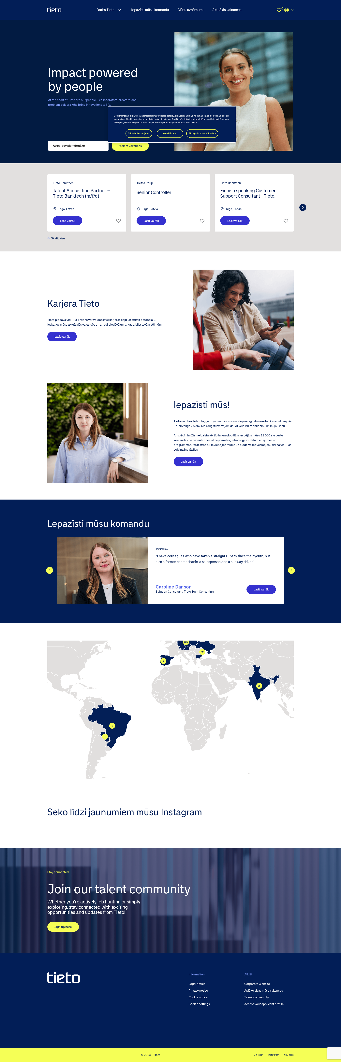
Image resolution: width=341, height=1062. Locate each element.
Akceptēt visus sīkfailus (202, 133)
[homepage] (54, 9)
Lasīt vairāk (67, 221)
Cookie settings (199, 1004)
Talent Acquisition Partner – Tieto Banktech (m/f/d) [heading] (81, 193)
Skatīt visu (58, 238)
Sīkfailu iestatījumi (138, 133)
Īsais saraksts (118, 220)
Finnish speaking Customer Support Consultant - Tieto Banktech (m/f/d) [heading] (248, 193)
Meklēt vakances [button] (130, 146)
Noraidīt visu (170, 133)
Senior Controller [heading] (154, 192)
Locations (289, 9)
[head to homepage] (63, 977)
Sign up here (63, 927)
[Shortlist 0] (279, 9)
